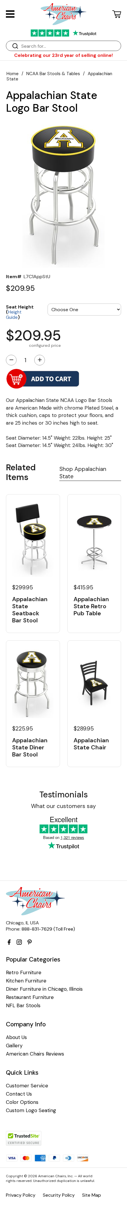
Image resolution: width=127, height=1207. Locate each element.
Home (12, 74)
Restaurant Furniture (30, 997)
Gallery (14, 1045)
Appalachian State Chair (91, 744)
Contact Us (19, 1093)
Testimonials (63, 794)
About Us (16, 1037)
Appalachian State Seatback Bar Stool (30, 610)
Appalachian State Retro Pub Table (91, 606)
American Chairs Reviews (35, 1053)
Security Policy (59, 1195)
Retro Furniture (23, 972)
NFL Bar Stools (23, 1005)
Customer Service (27, 1085)
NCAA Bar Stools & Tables (53, 74)
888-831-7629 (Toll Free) (48, 929)
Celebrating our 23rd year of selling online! (63, 55)
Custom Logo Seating (31, 1110)
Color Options (22, 1102)
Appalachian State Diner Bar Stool (30, 747)
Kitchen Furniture (26, 980)
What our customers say (63, 806)
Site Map (91, 1195)
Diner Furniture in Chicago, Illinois (44, 989)
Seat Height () (20, 312)
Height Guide (14, 314)
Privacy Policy (20, 1195)
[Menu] (10, 14)
